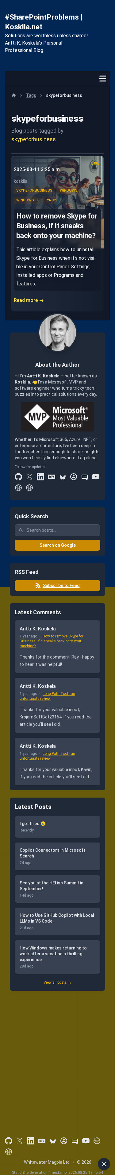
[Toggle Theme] (104, 1164)
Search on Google (58, 545)
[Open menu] (102, 78)
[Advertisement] (57, 1055)
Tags (31, 95)
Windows (69, 190)
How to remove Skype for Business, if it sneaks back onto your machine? (56, 226)
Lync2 (51, 200)
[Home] (13, 95)
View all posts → (57, 982)
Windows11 (27, 200)
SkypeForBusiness (34, 190)
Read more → (29, 300)
